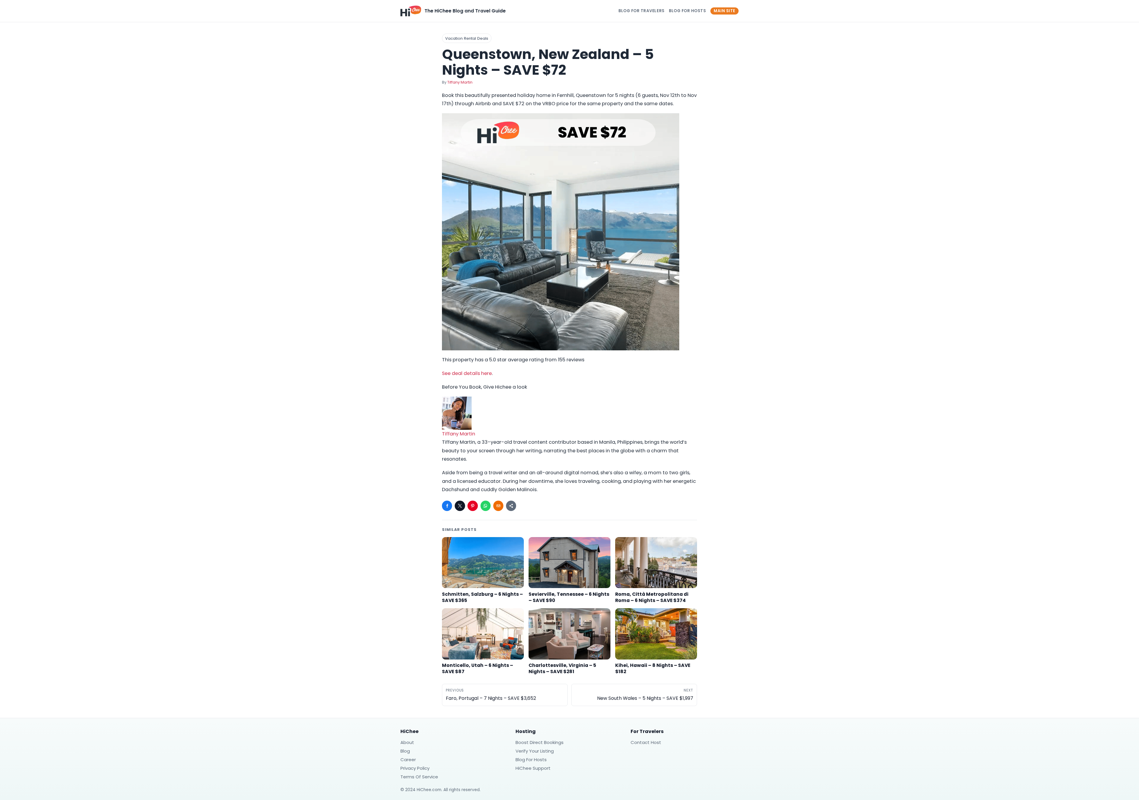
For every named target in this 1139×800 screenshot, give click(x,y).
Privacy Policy (414, 768)
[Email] (498, 506)
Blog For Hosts (687, 11)
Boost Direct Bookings (540, 742)
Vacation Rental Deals (466, 38)
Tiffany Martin (460, 82)
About (407, 742)
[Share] (511, 506)
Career (408, 759)
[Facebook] (447, 506)
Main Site (724, 11)
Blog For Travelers (641, 11)
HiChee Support (533, 768)
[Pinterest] (472, 506)
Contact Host (646, 742)
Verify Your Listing (535, 751)
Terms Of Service (419, 777)
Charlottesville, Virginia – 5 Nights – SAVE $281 (562, 668)
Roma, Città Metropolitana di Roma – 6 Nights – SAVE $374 (651, 597)
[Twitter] (460, 506)
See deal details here (467, 373)
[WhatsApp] (486, 506)
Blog (405, 751)
